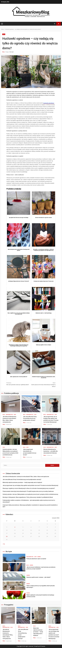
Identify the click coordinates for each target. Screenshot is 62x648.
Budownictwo (9, 414)
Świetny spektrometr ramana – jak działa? (14, 576)
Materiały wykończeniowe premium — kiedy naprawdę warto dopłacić (22, 482)
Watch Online (58, 24)
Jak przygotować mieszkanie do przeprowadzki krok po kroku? (31, 436)
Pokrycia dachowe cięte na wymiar (14, 558)
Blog (4, 414)
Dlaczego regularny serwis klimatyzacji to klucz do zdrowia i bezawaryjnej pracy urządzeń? (29, 488)
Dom (4, 34)
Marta (3, 51)
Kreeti (36, 646)
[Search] (54, 23)
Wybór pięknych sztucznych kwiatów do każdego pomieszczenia (14, 595)
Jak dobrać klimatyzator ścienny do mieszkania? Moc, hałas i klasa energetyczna (10, 403)
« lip (4, 544)
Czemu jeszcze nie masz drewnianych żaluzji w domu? (43, 384)
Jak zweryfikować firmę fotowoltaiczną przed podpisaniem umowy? (31, 403)
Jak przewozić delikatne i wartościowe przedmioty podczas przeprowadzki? (14, 567)
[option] (31, 558)
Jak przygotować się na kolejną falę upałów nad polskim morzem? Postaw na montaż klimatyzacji (51, 403)
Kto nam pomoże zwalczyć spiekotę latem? (17, 383)
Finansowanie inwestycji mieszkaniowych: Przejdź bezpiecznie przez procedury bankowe (28, 491)
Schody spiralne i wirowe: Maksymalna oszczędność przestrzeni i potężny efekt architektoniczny (10, 436)
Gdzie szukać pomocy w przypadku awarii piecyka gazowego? (14, 586)
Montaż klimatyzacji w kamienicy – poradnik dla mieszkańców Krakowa (51, 436)
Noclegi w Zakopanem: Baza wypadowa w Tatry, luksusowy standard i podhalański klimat (28, 497)
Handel (39, 556)
